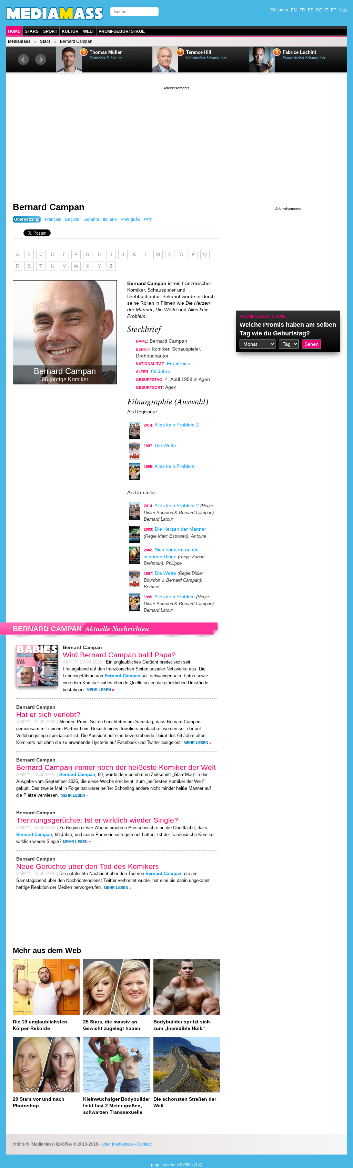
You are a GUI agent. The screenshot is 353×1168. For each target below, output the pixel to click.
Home (14, 31)
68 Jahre (160, 371)
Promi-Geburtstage (122, 31)
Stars (32, 31)
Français (53, 219)
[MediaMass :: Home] (54, 13)
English (72, 219)
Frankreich (178, 363)
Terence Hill (102, 52)
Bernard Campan (48, 207)
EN (294, 10)
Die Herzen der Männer (180, 529)
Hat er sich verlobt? (48, 714)
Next (40, 59)
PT (333, 10)
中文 (343, 10)
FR (302, 10)
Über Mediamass (118, 1144)
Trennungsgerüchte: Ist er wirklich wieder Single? (97, 820)
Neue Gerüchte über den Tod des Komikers (87, 866)
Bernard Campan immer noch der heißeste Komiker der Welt (116, 767)
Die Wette (165, 445)
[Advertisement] (176, 139)
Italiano (110, 219)
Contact (144, 1144)
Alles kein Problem (174, 466)
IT (326, 10)
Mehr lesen (99, 690)
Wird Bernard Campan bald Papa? (119, 655)
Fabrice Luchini (203, 52)
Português (130, 219)
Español (91, 219)
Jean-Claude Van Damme (309, 52)
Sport (50, 31)
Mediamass (19, 41)
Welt (88, 31)
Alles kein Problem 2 (176, 425)
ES (310, 10)
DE (319, 10)
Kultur (70, 31)
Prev (23, 59)
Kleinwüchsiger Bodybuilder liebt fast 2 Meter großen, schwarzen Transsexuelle (116, 1105)
